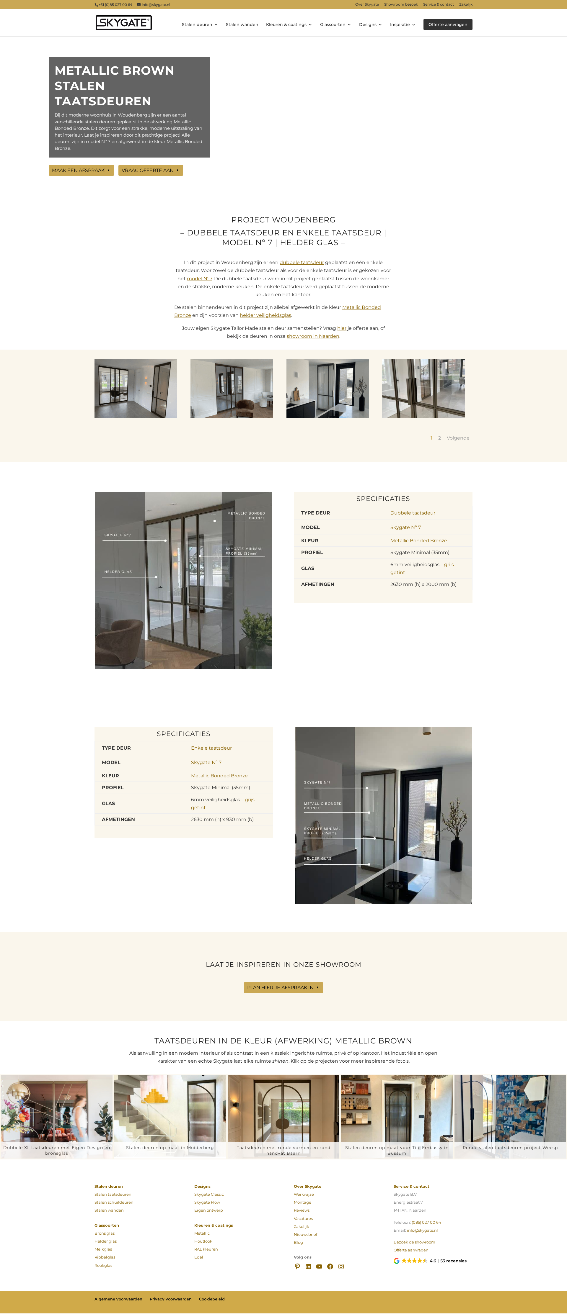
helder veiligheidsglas (265, 315)
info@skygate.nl (422, 1230)
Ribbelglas (104, 1257)
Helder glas (105, 1241)
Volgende (458, 438)
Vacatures (303, 1218)
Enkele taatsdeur (211, 748)
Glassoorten (333, 24)
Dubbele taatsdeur (412, 513)
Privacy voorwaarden (171, 1299)
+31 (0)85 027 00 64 (115, 4)
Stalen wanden (242, 24)
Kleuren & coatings (286, 24)
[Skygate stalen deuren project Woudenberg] (135, 417)
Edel (198, 1257)
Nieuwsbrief (305, 1234)
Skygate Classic (209, 1194)
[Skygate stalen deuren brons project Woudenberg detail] (423, 417)
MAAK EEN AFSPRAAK (78, 170)
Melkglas (103, 1249)
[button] (430, 1261)
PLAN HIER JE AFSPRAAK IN (280, 987)
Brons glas (104, 1233)
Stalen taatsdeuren (112, 1194)
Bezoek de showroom (414, 1242)
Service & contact (438, 4)
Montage (302, 1202)
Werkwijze (304, 1194)
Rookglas (103, 1265)
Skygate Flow (207, 1202)
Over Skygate (367, 4)
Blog (298, 1242)
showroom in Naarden (313, 336)
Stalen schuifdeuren (113, 1202)
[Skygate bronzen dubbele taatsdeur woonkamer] (231, 417)
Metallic (202, 1233)
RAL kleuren (206, 1249)
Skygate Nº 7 (405, 527)
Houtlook (203, 1241)
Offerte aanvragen (447, 24)
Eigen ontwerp (208, 1210)
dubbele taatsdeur (302, 262)
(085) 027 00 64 (426, 1222)
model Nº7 (199, 278)
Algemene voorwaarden (118, 1299)
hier (341, 328)
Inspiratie (400, 24)
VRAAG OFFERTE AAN (148, 170)
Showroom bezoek (401, 4)
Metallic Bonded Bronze (418, 540)
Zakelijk (465, 4)
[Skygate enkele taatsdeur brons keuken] (327, 417)
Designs (368, 24)
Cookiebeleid (212, 1299)
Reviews (301, 1210)
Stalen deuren (197, 24)
